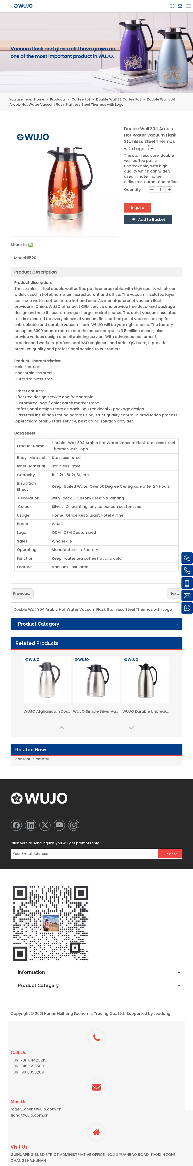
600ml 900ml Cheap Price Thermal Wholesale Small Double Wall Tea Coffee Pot (96, 714)
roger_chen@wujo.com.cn (36, 1109)
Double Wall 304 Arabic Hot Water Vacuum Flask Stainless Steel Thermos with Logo (93, 609)
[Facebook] (16, 825)
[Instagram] (73, 825)
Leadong (162, 1013)
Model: (20, 258)
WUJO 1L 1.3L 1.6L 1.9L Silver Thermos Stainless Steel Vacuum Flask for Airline (47, 714)
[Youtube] (59, 825)
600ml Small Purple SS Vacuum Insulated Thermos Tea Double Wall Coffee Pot (145, 714)
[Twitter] (45, 825)
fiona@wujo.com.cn (29, 1115)
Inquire (137, 207)
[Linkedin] (30, 825)
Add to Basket (151, 219)
